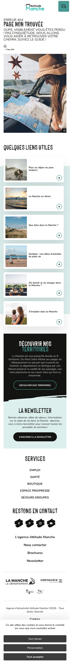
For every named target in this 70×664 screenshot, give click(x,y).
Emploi (35, 470)
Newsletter (35, 560)
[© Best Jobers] (35, 93)
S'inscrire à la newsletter (35, 436)
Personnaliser (35, 647)
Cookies (35, 619)
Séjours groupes (35, 497)
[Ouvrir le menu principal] (63, 6)
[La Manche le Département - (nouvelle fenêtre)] (20, 581)
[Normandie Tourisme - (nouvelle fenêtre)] (51, 581)
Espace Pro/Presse (35, 490)
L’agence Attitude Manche (35, 537)
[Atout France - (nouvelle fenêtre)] (35, 591)
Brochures (35, 553)
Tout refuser (35, 638)
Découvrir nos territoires (35, 385)
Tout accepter (35, 656)
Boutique (35, 483)
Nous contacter (35, 545)
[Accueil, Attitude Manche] (35, 7)
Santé (35, 477)
